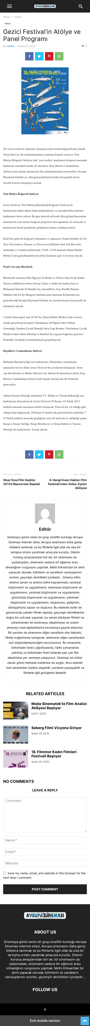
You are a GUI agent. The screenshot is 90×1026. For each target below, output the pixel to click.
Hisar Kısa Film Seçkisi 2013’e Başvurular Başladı (21, 482)
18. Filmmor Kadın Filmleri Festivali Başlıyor (54, 754)
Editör (11, 46)
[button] (9, 6)
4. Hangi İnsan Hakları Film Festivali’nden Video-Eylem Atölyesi (67, 484)
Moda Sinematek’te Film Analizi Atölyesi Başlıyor (59, 706)
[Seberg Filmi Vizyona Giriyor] (15, 741)
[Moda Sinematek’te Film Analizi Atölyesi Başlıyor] (15, 711)
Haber (17, 16)
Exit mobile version (45, 1020)
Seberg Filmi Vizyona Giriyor (56, 728)
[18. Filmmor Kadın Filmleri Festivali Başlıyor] (15, 759)
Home (6, 16)
